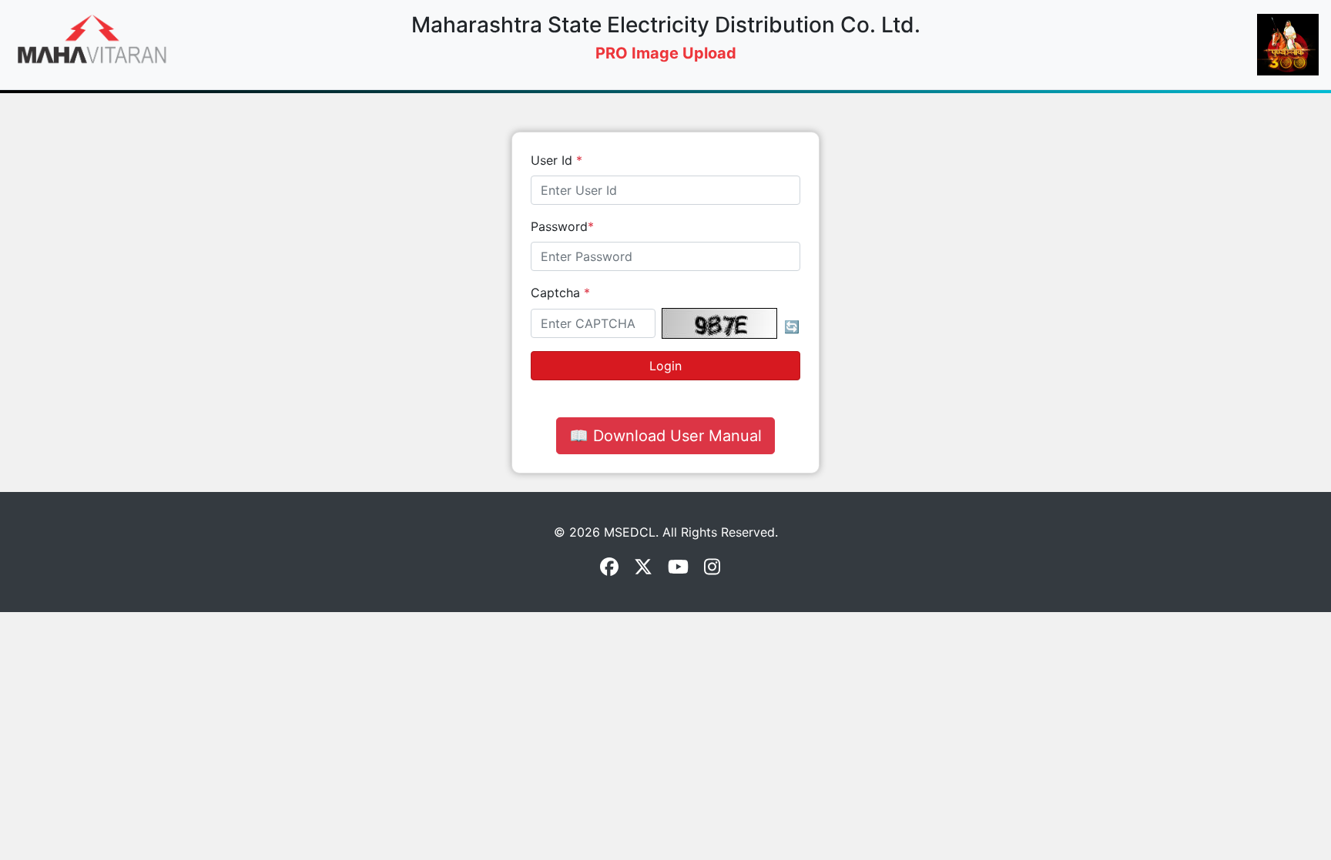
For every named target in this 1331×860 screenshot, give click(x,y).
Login (665, 365)
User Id (556, 160)
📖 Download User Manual (665, 436)
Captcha (560, 292)
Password (562, 226)
